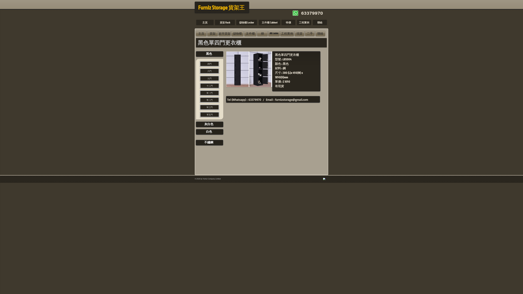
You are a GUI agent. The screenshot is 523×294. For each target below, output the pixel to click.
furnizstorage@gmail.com (291, 99)
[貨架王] (324, 179)
